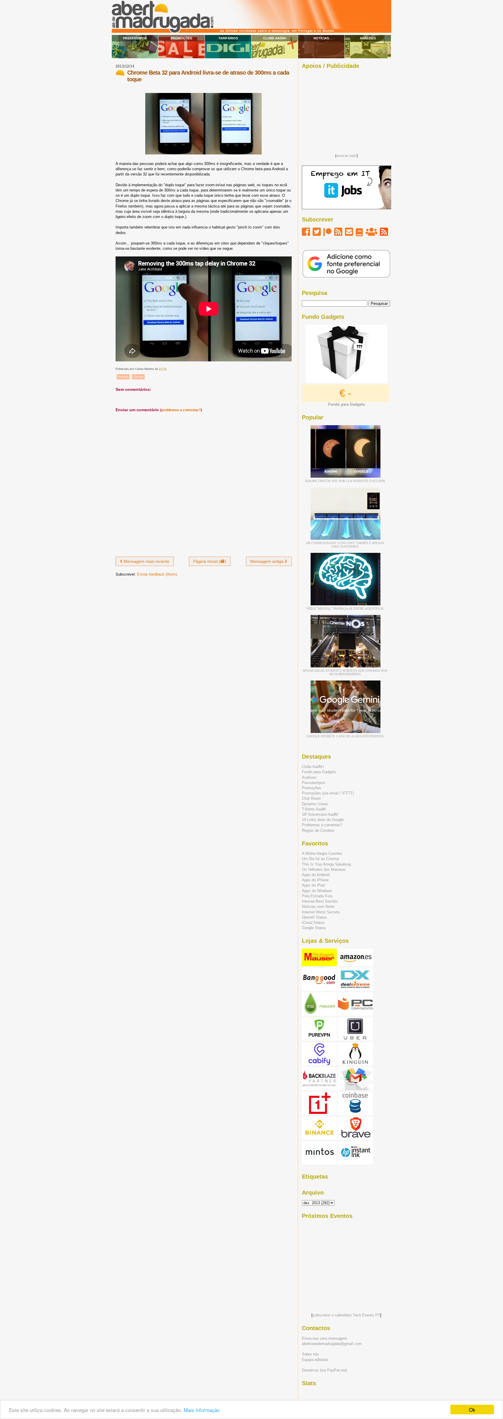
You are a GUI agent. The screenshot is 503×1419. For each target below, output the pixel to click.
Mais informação (202, 1409)
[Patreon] (327, 232)
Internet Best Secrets (320, 901)
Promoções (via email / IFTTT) (328, 793)
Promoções (181, 38)
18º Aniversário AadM (320, 814)
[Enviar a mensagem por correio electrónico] (168, 368)
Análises (368, 38)
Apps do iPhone (315, 880)
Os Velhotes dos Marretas (324, 869)
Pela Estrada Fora (317, 896)
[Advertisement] (346, 109)
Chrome (138, 376)
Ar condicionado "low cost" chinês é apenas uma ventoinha (345, 544)
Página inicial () (209, 561)
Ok (472, 1409)
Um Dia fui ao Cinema (320, 859)
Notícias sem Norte (318, 906)
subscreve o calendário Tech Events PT (346, 1315)
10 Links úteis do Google (323, 819)
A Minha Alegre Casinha (322, 853)
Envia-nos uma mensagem (324, 1338)
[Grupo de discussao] (371, 232)
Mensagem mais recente (146, 561)
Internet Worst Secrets (321, 912)
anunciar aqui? (346, 155)
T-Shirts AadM (314, 809)
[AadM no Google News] (359, 232)
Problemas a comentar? (322, 825)
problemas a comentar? (181, 410)
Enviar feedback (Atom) (157, 574)
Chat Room (311, 798)
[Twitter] (317, 232)
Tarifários (228, 38)
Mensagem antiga (267, 561)
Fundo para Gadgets (319, 772)
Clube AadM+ (274, 38)
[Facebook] (306, 232)
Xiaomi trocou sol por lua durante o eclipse (345, 481)
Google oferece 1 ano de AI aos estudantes (345, 736)
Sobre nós (310, 1354)
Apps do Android (316, 875)
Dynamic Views (315, 804)
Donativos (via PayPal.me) (324, 1370)
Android (123, 376)
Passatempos (135, 38)
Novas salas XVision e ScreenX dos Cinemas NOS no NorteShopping (345, 672)
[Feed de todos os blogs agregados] (384, 232)
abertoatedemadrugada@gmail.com (332, 1343)
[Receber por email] (349, 232)
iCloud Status (313, 922)
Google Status (314, 928)
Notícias (321, 38)
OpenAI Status (314, 917)
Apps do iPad (313, 885)
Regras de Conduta (318, 830)
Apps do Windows (317, 891)
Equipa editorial (315, 1360)
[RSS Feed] (338, 232)
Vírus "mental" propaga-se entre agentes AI (345, 608)
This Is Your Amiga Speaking (326, 864)
